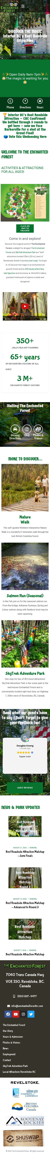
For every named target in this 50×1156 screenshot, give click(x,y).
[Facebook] (8, 1014)
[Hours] (40, 101)
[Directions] (25, 101)
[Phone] (10, 101)
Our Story (8, 1030)
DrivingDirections (15, 436)
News (5, 1048)
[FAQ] (27, 429)
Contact (7, 1060)
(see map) (33, 261)
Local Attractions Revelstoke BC (19, 1071)
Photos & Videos (11, 1042)
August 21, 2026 (20, 848)
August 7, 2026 (20, 950)
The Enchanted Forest (14, 1025)
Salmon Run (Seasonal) (25, 595)
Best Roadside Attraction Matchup (25, 954)
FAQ (27, 435)
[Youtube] (15, 1014)
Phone (10, 107)
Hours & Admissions (13, 1036)
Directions (25, 107)
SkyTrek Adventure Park (25, 252)
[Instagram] (23, 1014)
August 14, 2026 (20, 899)
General (33, 848)
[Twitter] (31, 1014)
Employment (9, 1054)
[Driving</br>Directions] (15, 429)
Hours (40, 107)
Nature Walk (25, 520)
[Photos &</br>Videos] (38, 429)
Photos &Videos (38, 436)
